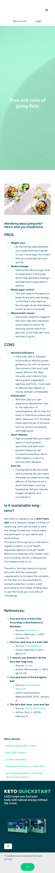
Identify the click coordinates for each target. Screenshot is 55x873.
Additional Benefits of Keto (21, 746)
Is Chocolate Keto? (17, 759)
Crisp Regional (33, 646)
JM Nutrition (32, 630)
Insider (29, 665)
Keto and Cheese (15, 753)
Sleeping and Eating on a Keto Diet (25, 766)
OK (27, 867)
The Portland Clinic (35, 708)
